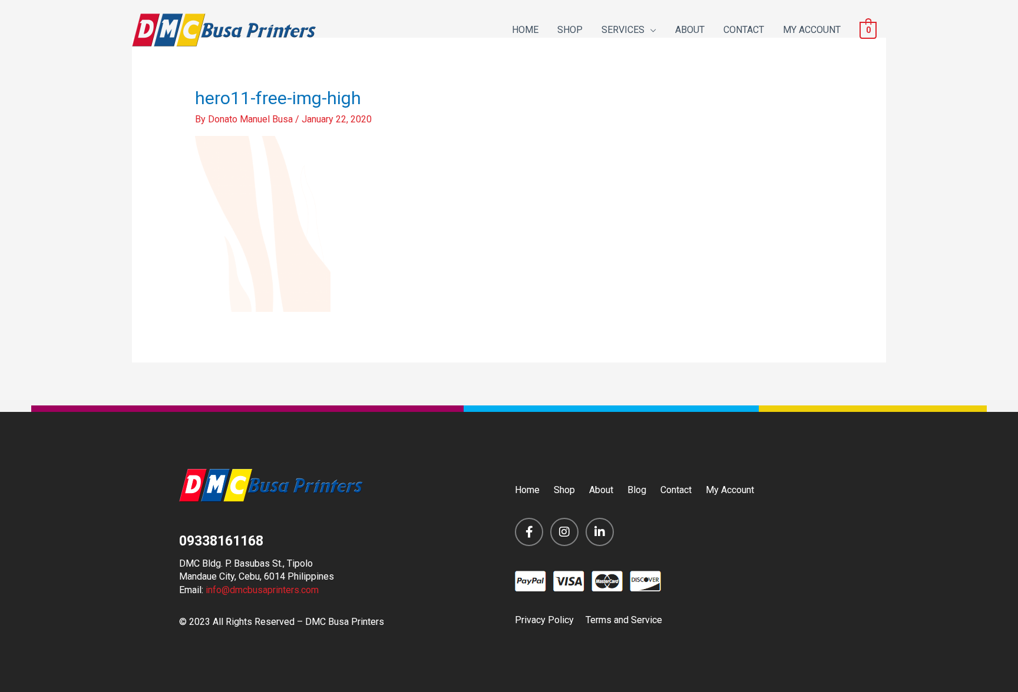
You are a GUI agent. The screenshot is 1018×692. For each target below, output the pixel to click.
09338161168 (221, 541)
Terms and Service (624, 620)
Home (527, 489)
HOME (525, 29)
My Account (730, 489)
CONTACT (743, 29)
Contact (676, 489)
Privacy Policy (544, 620)
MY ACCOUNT (812, 29)
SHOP (570, 29)
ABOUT (690, 29)
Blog (636, 489)
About (601, 489)
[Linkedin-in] (600, 532)
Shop (564, 489)
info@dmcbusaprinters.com (262, 589)
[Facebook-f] (529, 532)
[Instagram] (564, 532)
